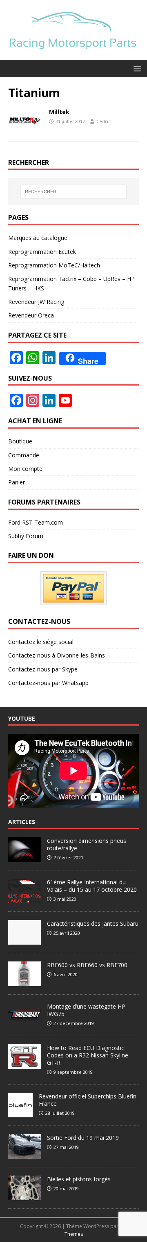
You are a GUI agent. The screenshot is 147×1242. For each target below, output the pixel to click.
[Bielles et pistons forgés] (24, 1195)
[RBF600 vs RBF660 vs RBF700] (24, 981)
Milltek (59, 112)
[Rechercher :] (73, 192)
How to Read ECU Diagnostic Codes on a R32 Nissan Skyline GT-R (87, 1055)
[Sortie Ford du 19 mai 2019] (24, 1154)
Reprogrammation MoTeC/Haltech (54, 265)
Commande (23, 455)
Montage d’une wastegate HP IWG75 (86, 1010)
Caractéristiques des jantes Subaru (92, 923)
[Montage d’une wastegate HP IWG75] (24, 1023)
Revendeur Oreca (31, 315)
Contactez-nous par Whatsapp (48, 683)
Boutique (20, 441)
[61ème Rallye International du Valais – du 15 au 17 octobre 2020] (24, 898)
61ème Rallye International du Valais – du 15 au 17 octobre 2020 (92, 885)
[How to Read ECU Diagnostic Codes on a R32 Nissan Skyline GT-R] (24, 1064)
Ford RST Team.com (35, 522)
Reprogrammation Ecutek (42, 252)
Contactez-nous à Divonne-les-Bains (56, 655)
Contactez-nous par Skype (43, 669)
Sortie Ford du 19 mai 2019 (83, 1138)
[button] (136, 68)
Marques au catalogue (37, 238)
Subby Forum (25, 536)
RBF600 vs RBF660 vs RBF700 (87, 965)
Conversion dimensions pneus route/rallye (86, 844)
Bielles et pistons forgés (79, 1179)
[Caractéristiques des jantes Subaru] (24, 940)
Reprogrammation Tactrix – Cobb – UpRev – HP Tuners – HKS (71, 283)
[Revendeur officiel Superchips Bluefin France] (20, 1112)
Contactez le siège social (41, 642)
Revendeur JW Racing (36, 302)
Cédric (103, 121)
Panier (16, 482)
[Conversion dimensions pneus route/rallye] (24, 857)
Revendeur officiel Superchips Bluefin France (87, 1099)
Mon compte (25, 469)
